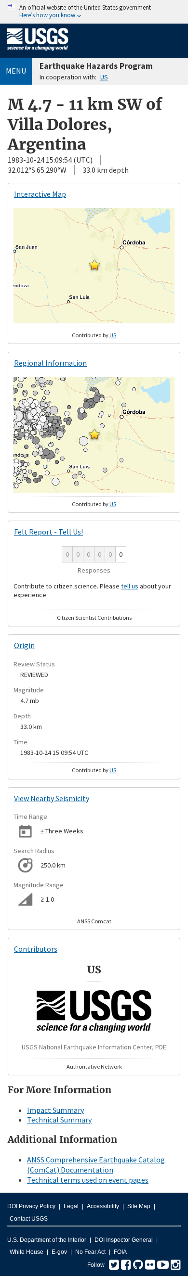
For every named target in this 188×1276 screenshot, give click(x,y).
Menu (16, 71)
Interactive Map (40, 194)
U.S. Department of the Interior (46, 1240)
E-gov (59, 1252)
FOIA (120, 1252)
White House (26, 1252)
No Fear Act (90, 1252)
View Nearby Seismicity (51, 798)
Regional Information (50, 363)
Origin (24, 645)
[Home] (37, 52)
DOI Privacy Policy (31, 1206)
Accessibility (103, 1206)
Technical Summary (59, 1119)
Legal (71, 1206)
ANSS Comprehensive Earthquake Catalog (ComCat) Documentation (96, 1164)
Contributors (35, 949)
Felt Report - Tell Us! (48, 531)
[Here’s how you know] (94, 12)
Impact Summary (55, 1110)
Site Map (138, 1206)
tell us (129, 586)
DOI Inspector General (123, 1240)
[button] (94, 264)
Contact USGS (29, 1218)
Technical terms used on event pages (87, 1180)
